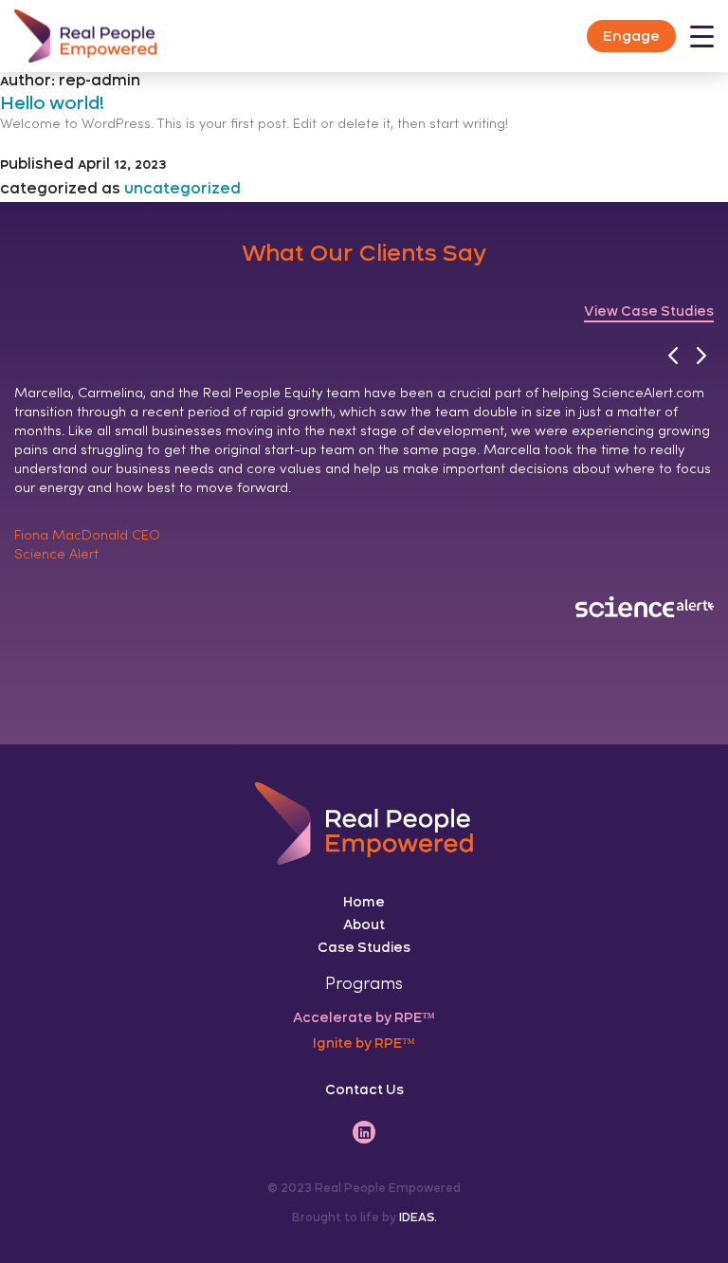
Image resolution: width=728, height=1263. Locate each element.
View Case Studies (649, 311)
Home (364, 901)
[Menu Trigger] (702, 37)
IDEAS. (418, 1217)
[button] (672, 355)
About (364, 924)
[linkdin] (364, 1132)
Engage (631, 35)
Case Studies (364, 947)
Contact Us (364, 1089)
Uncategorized (182, 189)
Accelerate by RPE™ (364, 1017)
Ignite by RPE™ (364, 1043)
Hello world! (52, 102)
